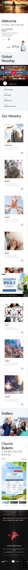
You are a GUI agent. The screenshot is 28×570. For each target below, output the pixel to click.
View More (5, 39)
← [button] (1, 476)
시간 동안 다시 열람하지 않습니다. (9, 295)
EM (7, 561)
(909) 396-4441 (10, 552)
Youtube (17, 561)
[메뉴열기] (24, 2)
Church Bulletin (7, 446)
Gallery (7, 413)
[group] (14, 426)
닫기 (25, 295)
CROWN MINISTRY (22, 555)
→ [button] (26, 476)
